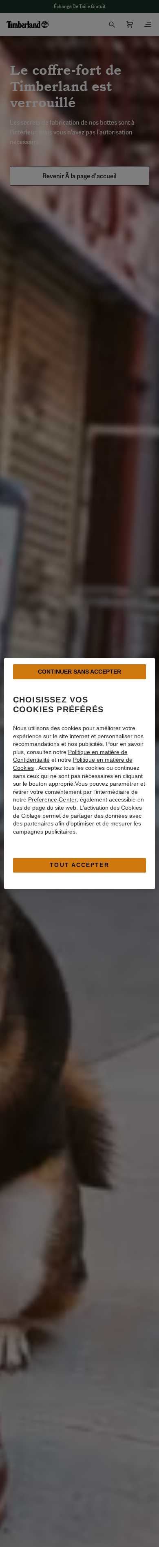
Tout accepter (79, 865)
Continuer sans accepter (79, 671)
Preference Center (52, 799)
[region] (79, 773)
